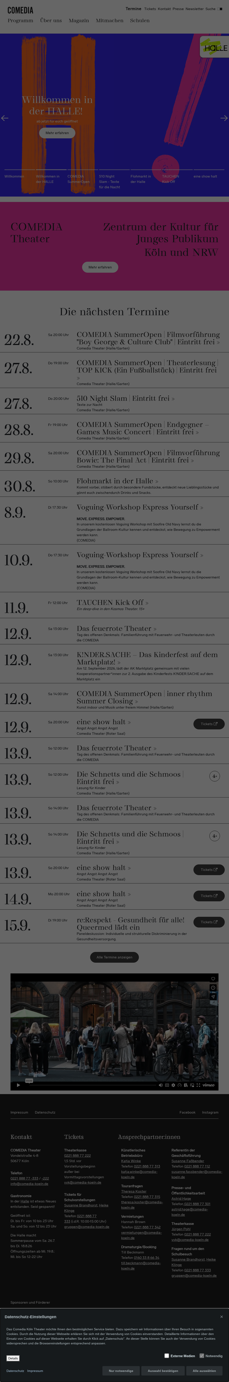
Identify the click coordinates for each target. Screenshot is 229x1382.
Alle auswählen (204, 1371)
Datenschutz (15, 1371)
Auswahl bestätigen (163, 1371)
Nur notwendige (121, 1371)
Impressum (35, 1371)
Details (13, 1358)
